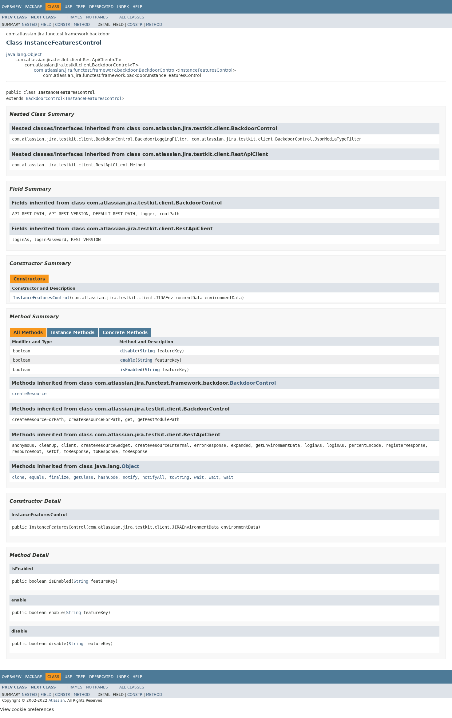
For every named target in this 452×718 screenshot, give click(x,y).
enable (127, 360)
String (147, 350)
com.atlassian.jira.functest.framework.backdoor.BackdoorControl (105, 70)
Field (46, 24)
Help (137, 7)
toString (179, 477)
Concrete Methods (125, 332)
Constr (62, 24)
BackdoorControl (44, 98)
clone (18, 477)
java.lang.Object (24, 54)
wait (199, 477)
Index (123, 7)
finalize (59, 477)
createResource (29, 393)
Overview (12, 7)
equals (36, 477)
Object (130, 466)
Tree (80, 7)
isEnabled (131, 369)
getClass (83, 477)
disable (128, 350)
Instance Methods (72, 332)
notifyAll (153, 477)
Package (33, 7)
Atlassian (57, 700)
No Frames (97, 17)
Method (82, 24)
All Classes (131, 17)
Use (68, 7)
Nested (29, 24)
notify (130, 477)
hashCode (108, 477)
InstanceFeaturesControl (205, 70)
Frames (74, 17)
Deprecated (101, 7)
